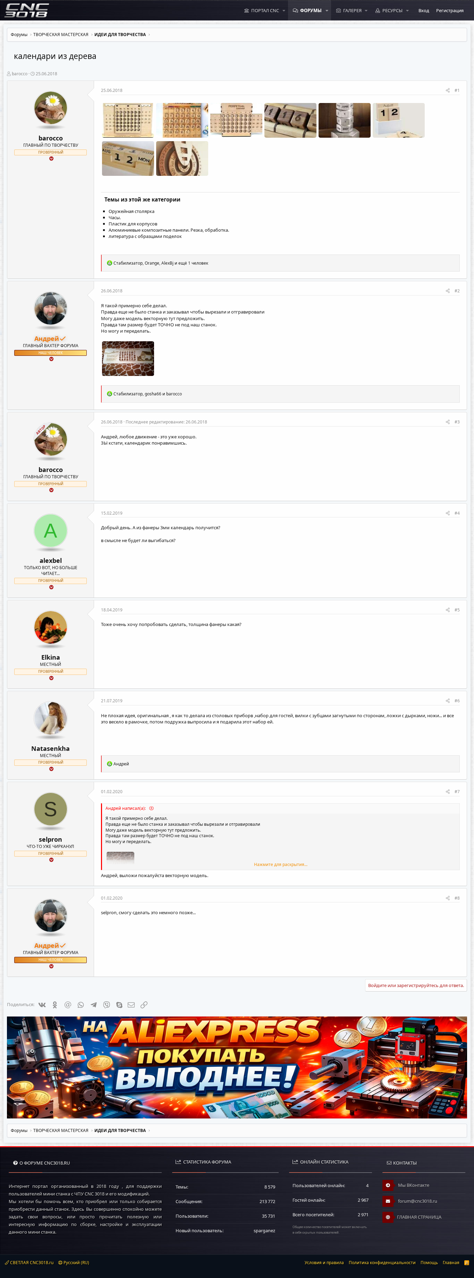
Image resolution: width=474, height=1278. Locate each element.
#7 (457, 792)
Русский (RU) (75, 1263)
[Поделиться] (447, 91)
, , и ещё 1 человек (160, 263)
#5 (457, 610)
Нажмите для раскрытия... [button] (280, 864)
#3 (457, 422)
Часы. (115, 217)
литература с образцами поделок (145, 236)
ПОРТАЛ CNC (265, 10)
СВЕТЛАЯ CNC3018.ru (31, 1263)
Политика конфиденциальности (382, 1263)
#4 (457, 513)
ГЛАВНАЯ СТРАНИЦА (419, 1217)
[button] (284, 10)
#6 (457, 701)
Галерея (352, 10)
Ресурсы (392, 10)
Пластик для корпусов (133, 224)
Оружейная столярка (131, 211)
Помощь (429, 1263)
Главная (451, 1263)
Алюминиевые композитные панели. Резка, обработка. (169, 230)
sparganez (264, 1230)
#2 (457, 291)
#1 (457, 90)
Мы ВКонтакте (413, 1185)
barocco (19, 74)
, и (147, 394)
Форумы (311, 10)
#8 (457, 898)
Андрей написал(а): (126, 808)
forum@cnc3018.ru (417, 1201)
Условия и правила (324, 1263)
